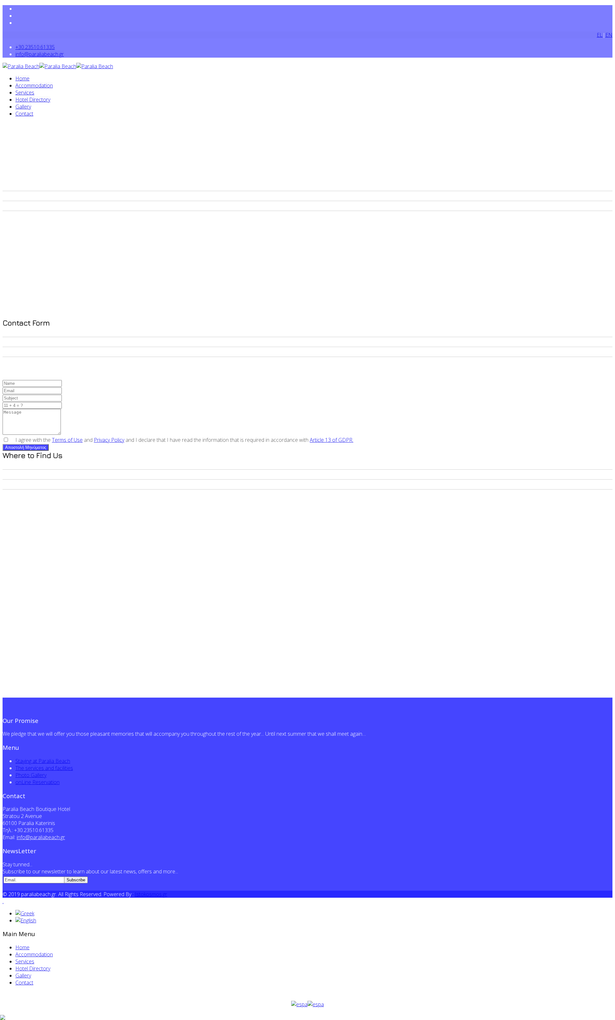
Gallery (23, 106)
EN (608, 34)
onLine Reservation (37, 782)
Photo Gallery (30, 775)
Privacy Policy (109, 439)
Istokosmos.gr (151, 894)
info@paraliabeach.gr (39, 54)
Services (24, 92)
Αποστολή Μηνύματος (25, 447)
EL (600, 34)
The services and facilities (44, 768)
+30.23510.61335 (35, 47)
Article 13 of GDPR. (331, 439)
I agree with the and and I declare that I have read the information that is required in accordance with (184, 439)
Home (22, 78)
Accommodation (34, 85)
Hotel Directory (32, 99)
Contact (24, 113)
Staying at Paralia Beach (42, 761)
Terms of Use (67, 439)
